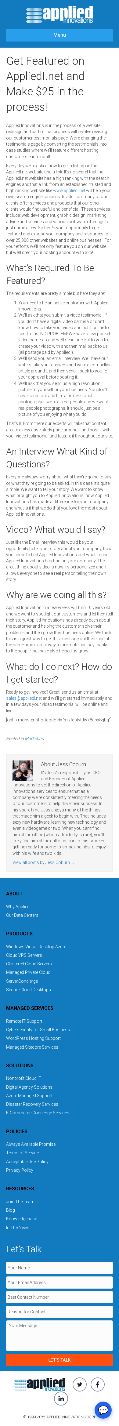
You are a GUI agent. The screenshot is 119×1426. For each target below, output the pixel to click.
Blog (10, 1210)
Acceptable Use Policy (27, 1161)
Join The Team (20, 1201)
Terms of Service (22, 1152)
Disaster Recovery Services (32, 1104)
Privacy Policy (19, 1170)
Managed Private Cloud (28, 972)
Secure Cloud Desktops (28, 989)
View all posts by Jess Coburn (44, 862)
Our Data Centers (22, 915)
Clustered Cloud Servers (29, 963)
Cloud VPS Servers (24, 955)
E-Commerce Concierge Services (37, 1112)
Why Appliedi (18, 906)
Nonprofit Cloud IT (23, 1078)
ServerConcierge (22, 981)
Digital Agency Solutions (29, 1087)
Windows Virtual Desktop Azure (36, 946)
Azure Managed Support (29, 1095)
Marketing (34, 738)
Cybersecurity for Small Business (38, 1029)
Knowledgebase (21, 1218)
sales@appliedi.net (24, 698)
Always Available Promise (31, 1144)
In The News (18, 1227)
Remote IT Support (24, 1021)
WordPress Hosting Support (33, 1038)
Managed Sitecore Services (32, 1047)
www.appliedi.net (69, 190)
